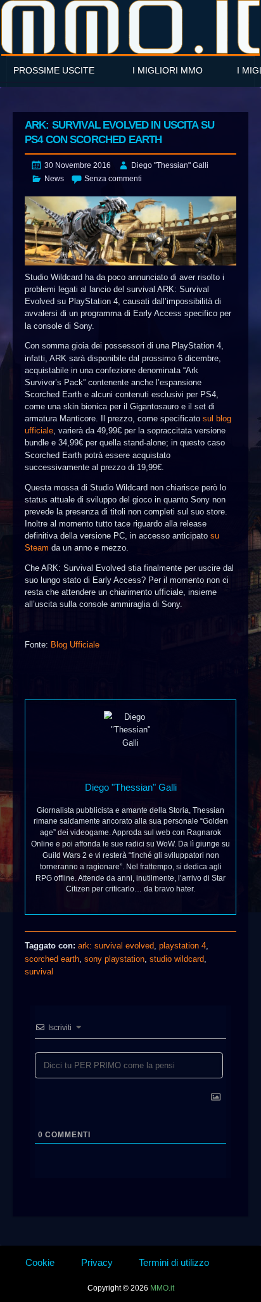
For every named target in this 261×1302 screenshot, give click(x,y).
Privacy (97, 1262)
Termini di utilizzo (174, 1262)
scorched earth (52, 959)
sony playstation (114, 959)
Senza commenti (113, 178)
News (54, 178)
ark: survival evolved (116, 945)
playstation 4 (182, 945)
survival (39, 971)
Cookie (39, 1262)
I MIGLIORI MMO (167, 70)
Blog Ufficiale (75, 644)
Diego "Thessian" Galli (169, 165)
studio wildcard (177, 959)
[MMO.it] (130, 27)
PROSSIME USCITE (53, 70)
